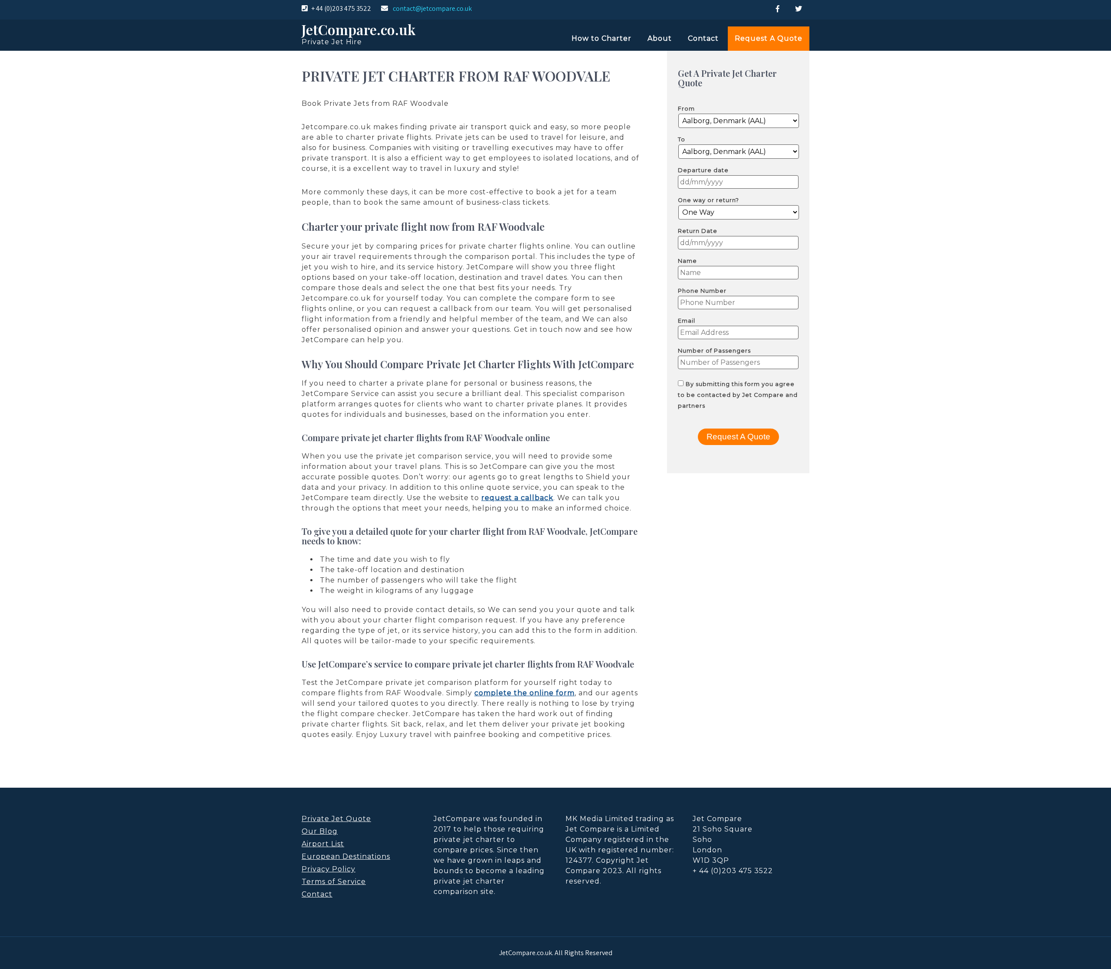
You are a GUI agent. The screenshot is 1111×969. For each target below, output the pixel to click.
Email (686, 321)
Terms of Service (334, 881)
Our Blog (320, 831)
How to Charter (601, 38)
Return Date (697, 231)
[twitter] (798, 8)
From (686, 108)
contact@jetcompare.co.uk (432, 8)
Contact (703, 38)
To (681, 139)
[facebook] (777, 8)
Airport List (323, 844)
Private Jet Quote (336, 819)
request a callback (517, 498)
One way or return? (708, 200)
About (660, 38)
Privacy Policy (328, 869)
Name (687, 261)
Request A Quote (768, 38)
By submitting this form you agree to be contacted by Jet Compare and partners (738, 395)
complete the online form (524, 693)
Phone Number (702, 291)
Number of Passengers (714, 350)
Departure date (703, 170)
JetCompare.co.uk (358, 29)
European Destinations (346, 856)
